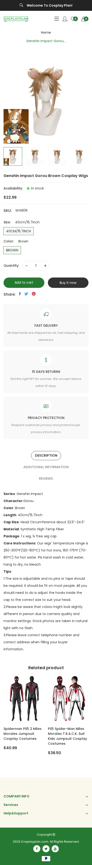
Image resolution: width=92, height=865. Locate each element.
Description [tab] (46, 455)
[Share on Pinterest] (34, 294)
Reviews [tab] (46, 478)
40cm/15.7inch (18, 231)
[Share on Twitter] (26, 294)
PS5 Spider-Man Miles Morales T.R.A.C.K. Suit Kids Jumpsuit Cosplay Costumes (67, 736)
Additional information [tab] (46, 467)
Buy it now (68, 282)
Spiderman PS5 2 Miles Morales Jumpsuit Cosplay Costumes (23, 733)
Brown (12, 250)
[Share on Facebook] (20, 294)
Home (46, 32)
